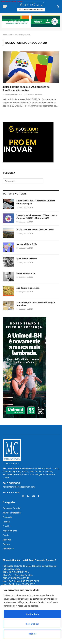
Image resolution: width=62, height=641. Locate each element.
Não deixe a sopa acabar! (28, 288)
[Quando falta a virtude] (8, 262)
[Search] (57, 6)
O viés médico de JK (25, 273)
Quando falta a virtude (26, 258)
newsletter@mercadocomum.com (19, 486)
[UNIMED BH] (24, 417)
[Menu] (5, 6)
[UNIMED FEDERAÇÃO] (31, 22)
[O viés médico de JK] (8, 276)
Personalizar (32, 624)
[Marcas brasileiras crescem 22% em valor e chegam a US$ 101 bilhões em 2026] (8, 218)
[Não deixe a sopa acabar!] (8, 291)
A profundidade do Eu (26, 244)
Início (5, 35)
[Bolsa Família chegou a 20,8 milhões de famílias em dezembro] (31, 67)
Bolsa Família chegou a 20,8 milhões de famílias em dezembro (26, 88)
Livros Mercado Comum (11, 1)
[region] (31, 613)
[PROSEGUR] (28, 161)
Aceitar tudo (32, 614)
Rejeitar (32, 633)
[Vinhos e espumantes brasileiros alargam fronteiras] (8, 305)
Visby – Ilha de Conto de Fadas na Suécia (35, 229)
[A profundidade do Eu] (8, 247)
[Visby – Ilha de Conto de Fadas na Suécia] (8, 233)
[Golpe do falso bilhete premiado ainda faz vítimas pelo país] (8, 204)
